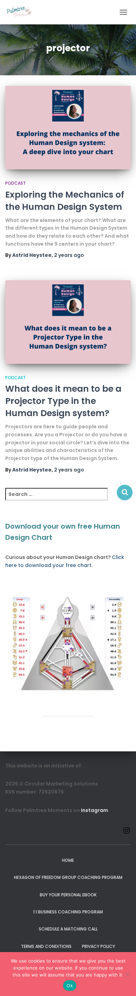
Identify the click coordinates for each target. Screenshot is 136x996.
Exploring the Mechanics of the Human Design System (64, 201)
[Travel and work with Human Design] (22, 12)
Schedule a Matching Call (68, 929)
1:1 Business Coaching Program (68, 912)
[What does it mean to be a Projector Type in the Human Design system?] (68, 322)
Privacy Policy (98, 946)
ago (69, 255)
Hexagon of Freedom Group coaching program (68, 877)
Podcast (15, 183)
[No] (127, 974)
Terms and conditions (46, 946)
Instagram (94, 810)
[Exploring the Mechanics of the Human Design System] (68, 127)
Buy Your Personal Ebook (68, 895)
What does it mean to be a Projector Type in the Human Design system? (63, 401)
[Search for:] (60, 499)
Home (68, 860)
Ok (70, 985)
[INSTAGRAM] (126, 833)
